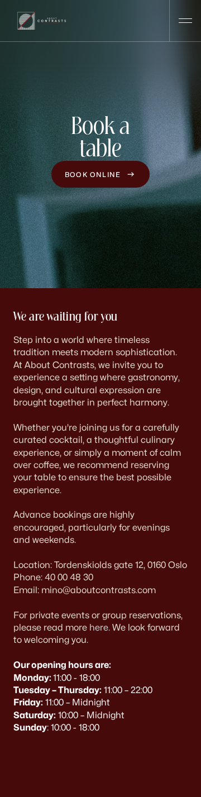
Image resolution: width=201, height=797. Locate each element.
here (98, 627)
